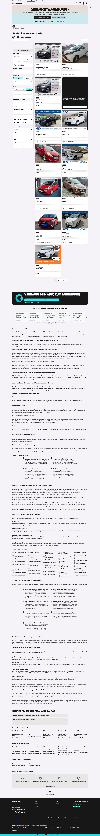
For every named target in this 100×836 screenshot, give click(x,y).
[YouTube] (22, 812)
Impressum (86, 817)
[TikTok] (25, 812)
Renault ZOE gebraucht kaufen (19, 737)
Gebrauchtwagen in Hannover (50, 749)
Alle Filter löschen (16, 40)
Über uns (36, 801)
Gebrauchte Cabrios (78, 331)
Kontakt (36, 803)
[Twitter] (16, 812)
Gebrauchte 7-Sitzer (32, 331)
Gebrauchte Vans (16, 336)
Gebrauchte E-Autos (62, 336)
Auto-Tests (44, 0)
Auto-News (50, 0)
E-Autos (24, 0)
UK (18, 820)
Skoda (58, 367)
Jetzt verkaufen (75, 107)
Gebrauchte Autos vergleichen (42, 17)
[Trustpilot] (58, 21)
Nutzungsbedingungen (52, 817)
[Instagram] (19, 812)
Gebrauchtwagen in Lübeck (64, 746)
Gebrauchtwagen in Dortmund (19, 753)
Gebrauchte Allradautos (48, 331)
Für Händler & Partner (60, 804)
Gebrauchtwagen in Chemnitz (19, 751)
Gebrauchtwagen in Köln (48, 751)
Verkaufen (38, 0)
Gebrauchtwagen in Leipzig (49, 753)
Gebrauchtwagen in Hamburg (49, 746)
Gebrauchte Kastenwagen (18, 334)
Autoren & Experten (38, 804)
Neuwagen (14, 0)
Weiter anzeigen (50, 786)
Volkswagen (50, 365)
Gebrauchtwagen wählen (58, 17)
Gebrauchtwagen (31, 0)
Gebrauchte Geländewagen (34, 336)
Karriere (57, 803)
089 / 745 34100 (18, 805)
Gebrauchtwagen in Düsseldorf (35, 749)
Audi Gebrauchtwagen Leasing (22, 781)
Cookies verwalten (60, 817)
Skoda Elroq (75, 353)
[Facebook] (13, 812)
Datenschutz (71, 817)
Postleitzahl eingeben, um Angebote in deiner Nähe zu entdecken (23, 65)
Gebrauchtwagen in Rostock (80, 746)
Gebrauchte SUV (31, 334)
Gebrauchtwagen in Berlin (18, 746)
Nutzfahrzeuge (26, 46)
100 (64, 280)
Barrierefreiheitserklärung (78, 817)
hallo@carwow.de (18, 807)
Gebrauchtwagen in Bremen (18, 749)
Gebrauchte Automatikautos (64, 331)
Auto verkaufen (27, 302)
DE (14, 820)
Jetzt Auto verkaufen (42, 299)
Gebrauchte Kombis (47, 334)
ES (21, 820)
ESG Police (66, 817)
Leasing (20, 0)
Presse (57, 801)
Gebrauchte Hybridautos (63, 334)
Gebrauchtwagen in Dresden (34, 746)
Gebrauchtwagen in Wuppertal (81, 752)
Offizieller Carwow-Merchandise (41, 806)
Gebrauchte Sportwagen (79, 334)
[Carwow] (17, 3)
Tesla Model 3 (79, 356)
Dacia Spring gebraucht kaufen (35, 730)
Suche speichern (24, 50)
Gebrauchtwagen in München (65, 752)
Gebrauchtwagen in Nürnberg (65, 754)
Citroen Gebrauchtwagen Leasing (59, 781)
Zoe (52, 354)
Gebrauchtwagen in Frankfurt (34, 753)
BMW (55, 368)
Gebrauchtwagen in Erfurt (33, 751)
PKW (17, 46)
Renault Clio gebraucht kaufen (34, 736)
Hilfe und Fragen (16, 801)
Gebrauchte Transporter (17, 331)
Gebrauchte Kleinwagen (48, 336)
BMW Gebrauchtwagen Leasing (40, 781)
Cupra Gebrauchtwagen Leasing (78, 781)
